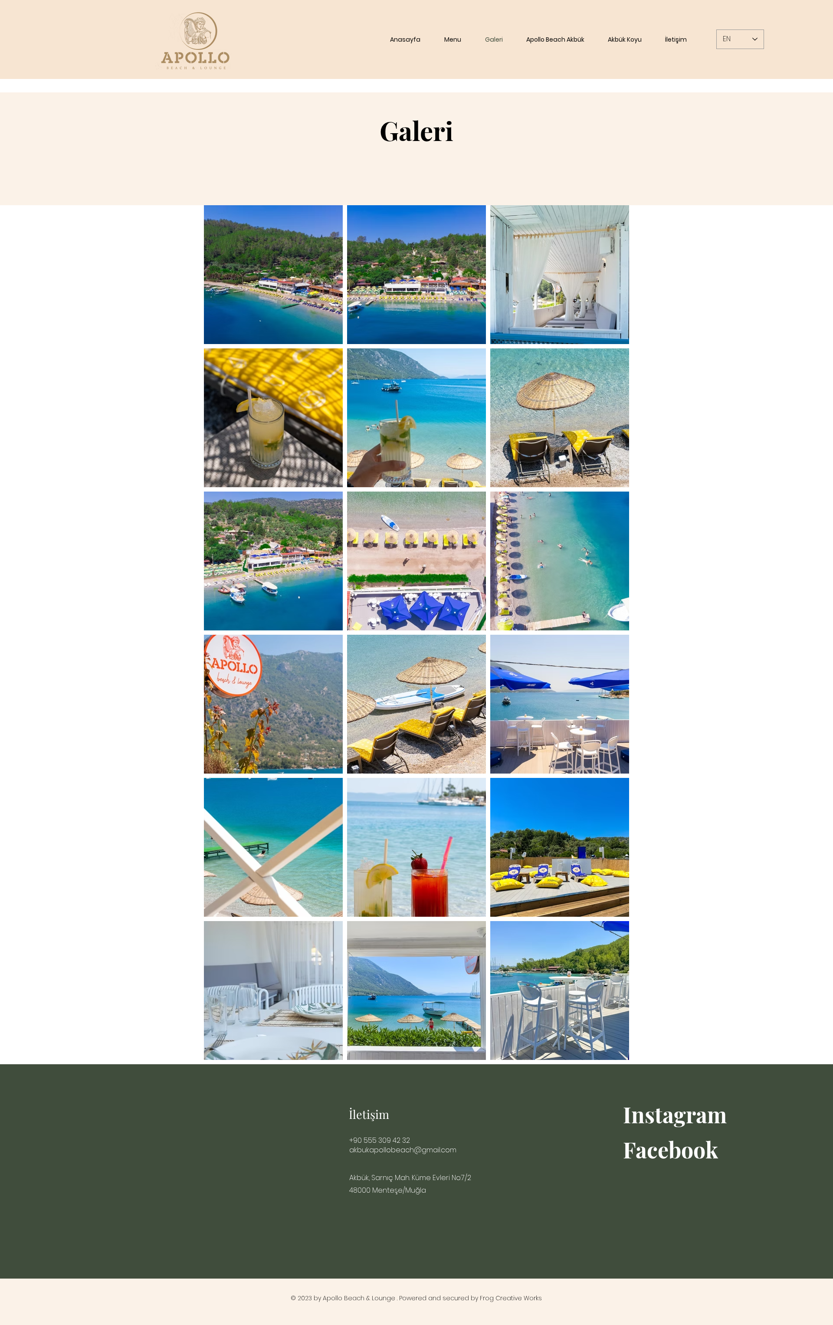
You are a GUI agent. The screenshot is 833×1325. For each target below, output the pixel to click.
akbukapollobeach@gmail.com (402, 1150)
